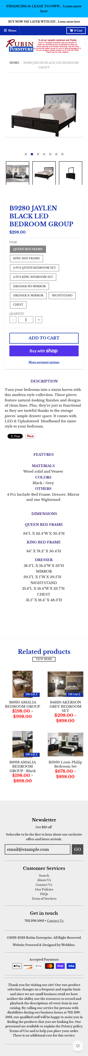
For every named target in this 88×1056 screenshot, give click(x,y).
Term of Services (44, 898)
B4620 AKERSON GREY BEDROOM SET (65, 706)
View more (44, 659)
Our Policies (44, 889)
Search (44, 875)
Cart (78, 30)
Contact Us (44, 885)
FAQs (44, 894)
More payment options (44, 362)
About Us (44, 880)
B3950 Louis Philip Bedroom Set (65, 764)
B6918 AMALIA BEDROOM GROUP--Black (22, 766)
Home (14, 62)
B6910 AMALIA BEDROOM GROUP (22, 704)
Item (13, 242)
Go (77, 849)
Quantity (16, 314)
